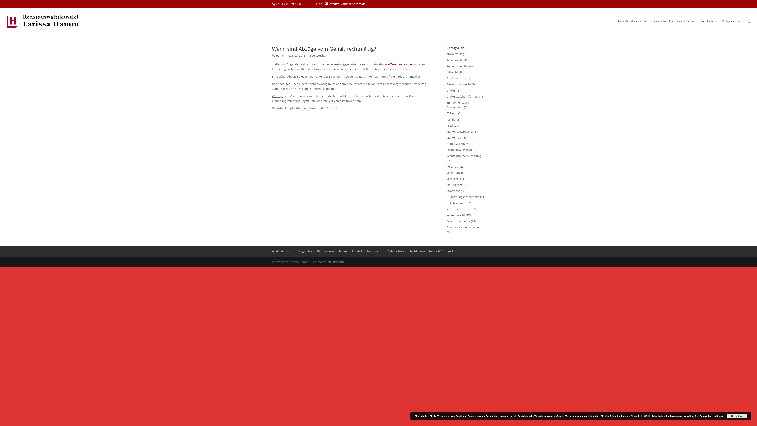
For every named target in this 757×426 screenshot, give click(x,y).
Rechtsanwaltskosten (460, 150)
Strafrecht (453, 191)
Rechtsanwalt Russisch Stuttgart (431, 251)
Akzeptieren (737, 416)
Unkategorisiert (457, 203)
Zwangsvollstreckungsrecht (464, 227)
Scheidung (454, 173)
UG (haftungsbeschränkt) (463, 197)
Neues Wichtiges (458, 144)
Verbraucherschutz (459, 209)
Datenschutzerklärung (711, 416)
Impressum (374, 251)
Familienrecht (456, 78)
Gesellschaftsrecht (459, 84)
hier (334, 108)
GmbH (451, 90)
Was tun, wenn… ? (458, 221)
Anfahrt (709, 21)
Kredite (451, 125)
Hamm (280, 55)
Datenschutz (395, 251)
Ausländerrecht (633, 21)
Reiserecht (454, 166)
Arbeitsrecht (317, 55)
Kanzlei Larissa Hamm (675, 21)
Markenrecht (455, 137)
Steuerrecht (454, 185)
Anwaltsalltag (455, 54)
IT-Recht (452, 113)
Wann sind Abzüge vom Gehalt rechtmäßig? (324, 48)
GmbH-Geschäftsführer (462, 96)
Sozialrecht (454, 179)
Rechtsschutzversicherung (464, 156)
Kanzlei (451, 119)
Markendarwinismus (460, 131)
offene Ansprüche (400, 64)
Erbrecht (452, 72)
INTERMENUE (336, 262)
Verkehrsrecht (456, 215)
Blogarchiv (732, 21)
